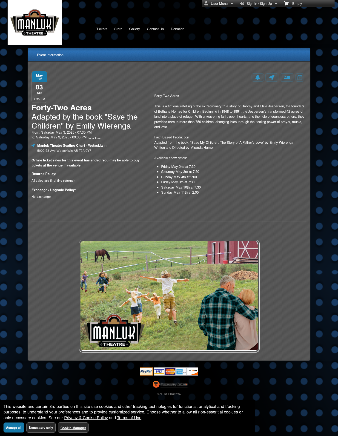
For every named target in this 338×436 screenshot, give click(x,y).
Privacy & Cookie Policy (86, 417)
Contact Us (155, 28)
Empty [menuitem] (295, 3)
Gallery (134, 28)
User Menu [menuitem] (218, 3)
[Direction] (272, 77)
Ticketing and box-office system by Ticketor (170, 385)
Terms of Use (129, 417)
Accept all (14, 427)
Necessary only (41, 427)
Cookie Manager (73, 427)
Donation (177, 28)
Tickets (101, 28)
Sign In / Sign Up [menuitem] (258, 3)
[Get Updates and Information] (257, 77)
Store (118, 28)
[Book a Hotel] (287, 77)
